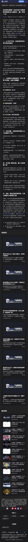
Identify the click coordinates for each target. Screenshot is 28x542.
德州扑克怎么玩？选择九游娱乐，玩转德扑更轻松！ (16, 227)
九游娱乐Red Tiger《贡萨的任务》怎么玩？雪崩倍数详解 (18, 490)
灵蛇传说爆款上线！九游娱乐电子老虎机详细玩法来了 (13, 340)
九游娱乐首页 (4, 5)
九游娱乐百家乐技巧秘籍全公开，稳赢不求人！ (13, 396)
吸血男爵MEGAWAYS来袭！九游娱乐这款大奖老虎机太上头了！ (14, 283)
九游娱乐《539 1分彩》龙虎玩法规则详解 (18, 423)
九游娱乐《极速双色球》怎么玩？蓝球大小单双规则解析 (18, 483)
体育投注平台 (5, 527)
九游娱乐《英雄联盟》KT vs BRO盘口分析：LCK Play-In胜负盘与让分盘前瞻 (18, 443)
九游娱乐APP (5, 518)
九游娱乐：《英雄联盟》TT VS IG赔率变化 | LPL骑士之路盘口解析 (18, 430)
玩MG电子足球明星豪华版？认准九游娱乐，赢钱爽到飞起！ (13, 311)
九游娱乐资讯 (12, 5)
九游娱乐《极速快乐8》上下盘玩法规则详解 (18, 450)
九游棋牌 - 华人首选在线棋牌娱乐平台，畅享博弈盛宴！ (18, 416)
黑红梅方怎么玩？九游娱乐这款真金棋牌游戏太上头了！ (13, 368)
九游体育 (14, 516)
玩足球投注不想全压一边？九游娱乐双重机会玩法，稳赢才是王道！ (16, 223)
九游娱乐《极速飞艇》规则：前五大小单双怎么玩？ (18, 470)
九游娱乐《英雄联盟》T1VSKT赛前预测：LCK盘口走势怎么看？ (18, 477)
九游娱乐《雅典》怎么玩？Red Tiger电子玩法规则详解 (18, 463)
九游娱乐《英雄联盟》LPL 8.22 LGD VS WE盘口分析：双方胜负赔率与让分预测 (18, 456)
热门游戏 (5, 16)
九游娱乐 (3, 499)
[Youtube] (15, 508)
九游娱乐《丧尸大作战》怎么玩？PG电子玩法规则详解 (18, 436)
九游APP (6, 516)
